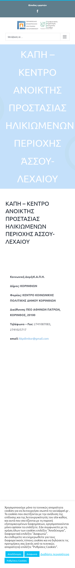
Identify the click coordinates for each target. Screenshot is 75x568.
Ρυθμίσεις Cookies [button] (17, 560)
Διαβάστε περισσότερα (54, 554)
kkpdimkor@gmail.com (34, 338)
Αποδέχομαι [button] (14, 554)
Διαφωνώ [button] (32, 554)
